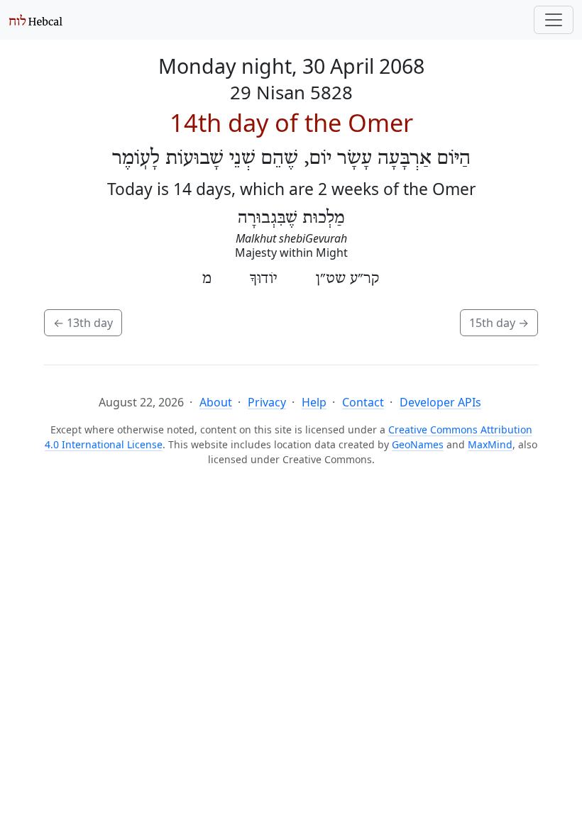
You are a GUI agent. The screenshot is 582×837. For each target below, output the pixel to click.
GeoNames (418, 444)
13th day (83, 323)
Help (314, 402)
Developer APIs (440, 402)
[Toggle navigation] (553, 20)
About (215, 402)
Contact (363, 402)
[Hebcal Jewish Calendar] (36, 20)
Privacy (267, 402)
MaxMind (490, 444)
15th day (499, 323)
